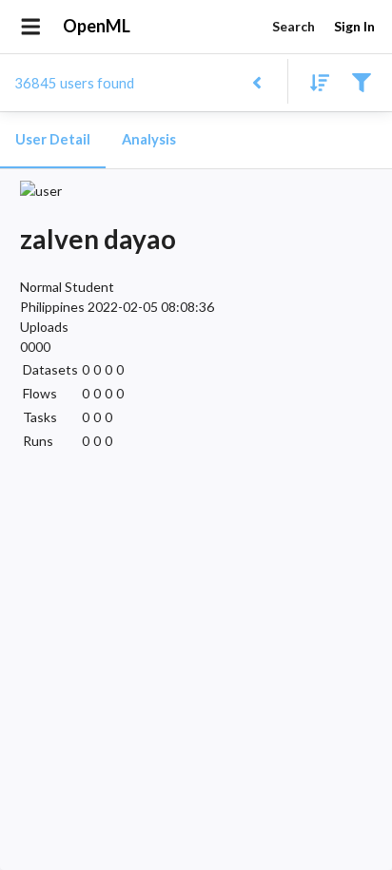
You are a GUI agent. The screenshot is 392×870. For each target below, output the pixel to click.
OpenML (96, 25)
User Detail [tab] (52, 139)
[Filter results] (361, 81)
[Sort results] (314, 81)
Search (293, 26)
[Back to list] (256, 81)
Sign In (354, 26)
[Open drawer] (31, 26)
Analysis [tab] (149, 139)
